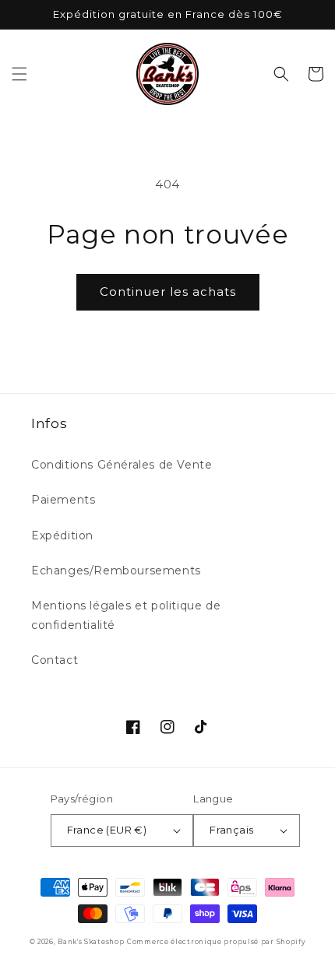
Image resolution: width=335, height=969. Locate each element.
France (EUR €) (107, 829)
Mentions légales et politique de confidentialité (125, 615)
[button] (19, 74)
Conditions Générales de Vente (121, 465)
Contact (54, 660)
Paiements (63, 500)
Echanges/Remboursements (116, 570)
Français (231, 829)
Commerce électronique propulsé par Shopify (216, 942)
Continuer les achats (168, 291)
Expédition (62, 535)
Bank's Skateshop (91, 942)
